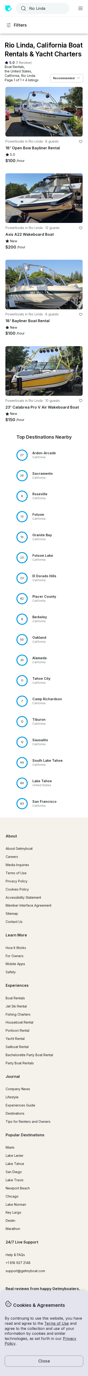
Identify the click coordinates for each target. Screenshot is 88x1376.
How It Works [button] (16, 948)
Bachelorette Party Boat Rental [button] (29, 1055)
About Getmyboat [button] (19, 848)
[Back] (11, 112)
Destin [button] (10, 1220)
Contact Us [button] (14, 922)
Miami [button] (10, 1147)
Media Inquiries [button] (17, 865)
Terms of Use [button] (56, 1323)
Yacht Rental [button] (15, 1039)
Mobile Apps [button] (15, 964)
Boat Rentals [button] (15, 998)
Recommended (64, 78)
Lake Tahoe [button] (15, 1164)
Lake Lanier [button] (14, 1155)
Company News (18, 1089)
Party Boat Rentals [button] (20, 1063)
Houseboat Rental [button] (19, 1022)
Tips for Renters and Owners (28, 1121)
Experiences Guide (20, 1105)
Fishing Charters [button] (18, 1014)
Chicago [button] (12, 1196)
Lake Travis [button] (14, 1180)
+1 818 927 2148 (18, 1263)
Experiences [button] (17, 985)
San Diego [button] (14, 1172)
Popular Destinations (25, 1135)
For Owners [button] (14, 956)
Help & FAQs (15, 1255)
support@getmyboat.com (25, 1271)
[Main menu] (80, 8)
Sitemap (12, 913)
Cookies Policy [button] (17, 889)
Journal (13, 1076)
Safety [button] (11, 972)
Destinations (15, 1113)
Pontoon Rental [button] (17, 1030)
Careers (12, 857)
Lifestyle (12, 1097)
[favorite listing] (81, 141)
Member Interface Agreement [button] (28, 905)
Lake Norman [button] (16, 1204)
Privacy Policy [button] (16, 881)
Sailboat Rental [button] (17, 1047)
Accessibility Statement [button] (23, 897)
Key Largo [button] (13, 1212)
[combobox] (42, 8)
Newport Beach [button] (18, 1188)
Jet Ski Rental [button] (16, 1006)
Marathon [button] (13, 1229)
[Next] (77, 112)
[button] (14, 67)
